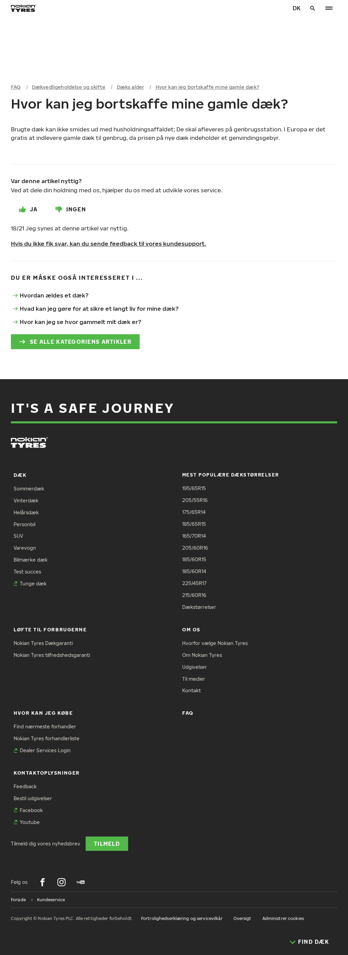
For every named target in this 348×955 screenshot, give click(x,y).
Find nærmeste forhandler (45, 726)
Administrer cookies (283, 918)
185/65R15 (194, 524)
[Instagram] (61, 882)
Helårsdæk (26, 512)
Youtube (30, 822)
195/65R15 (194, 488)
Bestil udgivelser (33, 798)
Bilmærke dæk (31, 560)
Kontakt (191, 690)
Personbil (24, 524)
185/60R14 (194, 571)
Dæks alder (130, 87)
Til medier (193, 679)
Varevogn (25, 548)
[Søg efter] (312, 8)
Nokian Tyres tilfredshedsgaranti (52, 655)
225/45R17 (194, 583)
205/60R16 (195, 548)
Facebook (31, 810)
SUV (18, 536)
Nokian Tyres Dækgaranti (43, 643)
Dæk (20, 475)
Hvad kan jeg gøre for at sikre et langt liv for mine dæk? (99, 308)
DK (296, 8)
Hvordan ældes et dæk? (54, 295)
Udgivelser (194, 667)
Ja (34, 209)
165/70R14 (194, 536)
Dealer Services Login (45, 750)
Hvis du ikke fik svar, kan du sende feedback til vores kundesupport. (108, 243)
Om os (191, 629)
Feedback (25, 786)
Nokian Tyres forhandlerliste (47, 738)
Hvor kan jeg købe (43, 713)
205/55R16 (195, 500)
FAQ (15, 87)
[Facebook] (42, 882)
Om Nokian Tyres (202, 655)
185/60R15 (194, 559)
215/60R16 (194, 595)
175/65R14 (194, 512)
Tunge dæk (33, 583)
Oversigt (242, 918)
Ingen (76, 209)
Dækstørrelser (199, 607)
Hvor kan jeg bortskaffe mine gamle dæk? (207, 87)
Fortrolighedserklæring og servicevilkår (182, 918)
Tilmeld (107, 843)
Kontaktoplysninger (47, 773)
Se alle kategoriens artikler (81, 341)
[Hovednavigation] (329, 8)
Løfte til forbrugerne (50, 629)
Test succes (27, 571)
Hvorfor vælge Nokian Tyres (215, 643)
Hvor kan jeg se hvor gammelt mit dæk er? (80, 321)
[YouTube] (80, 882)
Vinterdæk (26, 500)
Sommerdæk (29, 488)
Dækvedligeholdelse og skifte (68, 87)
